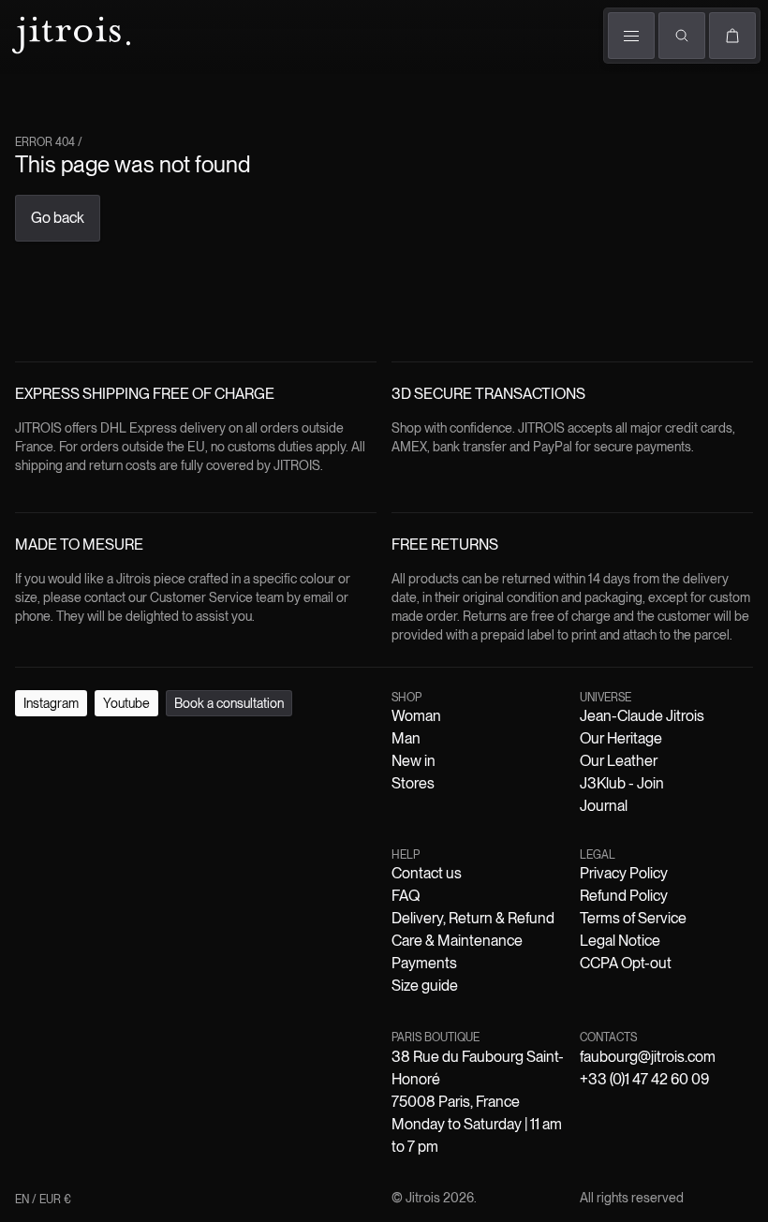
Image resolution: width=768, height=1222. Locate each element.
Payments (424, 963)
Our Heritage (621, 738)
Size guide (424, 985)
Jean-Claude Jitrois (642, 716)
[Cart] (732, 35)
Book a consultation (229, 703)
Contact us (426, 873)
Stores (413, 783)
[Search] (681, 35)
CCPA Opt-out (626, 963)
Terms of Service (633, 918)
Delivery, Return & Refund (472, 918)
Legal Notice (620, 941)
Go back (57, 218)
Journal (604, 806)
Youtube (126, 703)
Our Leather (618, 761)
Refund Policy (624, 896)
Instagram (51, 703)
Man (406, 738)
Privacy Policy (624, 873)
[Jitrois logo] (69, 32)
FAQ (405, 896)
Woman (416, 716)
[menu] (631, 35)
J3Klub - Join (622, 783)
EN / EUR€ (43, 1199)
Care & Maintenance (457, 941)
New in (413, 761)
